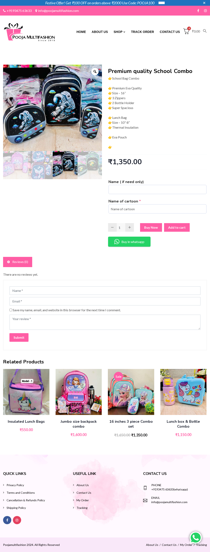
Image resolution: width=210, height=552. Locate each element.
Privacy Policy (15, 485)
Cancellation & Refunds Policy (26, 500)
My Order (82, 500)
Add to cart (177, 227)
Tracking (82, 507)
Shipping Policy (16, 507)
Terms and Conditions (21, 492)
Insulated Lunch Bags (26, 421)
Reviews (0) (20, 262)
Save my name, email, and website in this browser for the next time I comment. (67, 310)
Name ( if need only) (126, 181)
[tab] (17, 262)
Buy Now (151, 227)
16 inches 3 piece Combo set (131, 424)
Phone (156, 485)
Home (81, 32)
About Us (100, 32)
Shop (118, 32)
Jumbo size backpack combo (78, 424)
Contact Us (170, 32)
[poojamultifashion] (29, 31)
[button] (203, 32)
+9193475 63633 (19, 10)
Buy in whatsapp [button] (132, 242)
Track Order (142, 32)
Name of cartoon (124, 201)
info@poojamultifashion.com (58, 10)
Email (155, 497)
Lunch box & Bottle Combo (183, 424)
